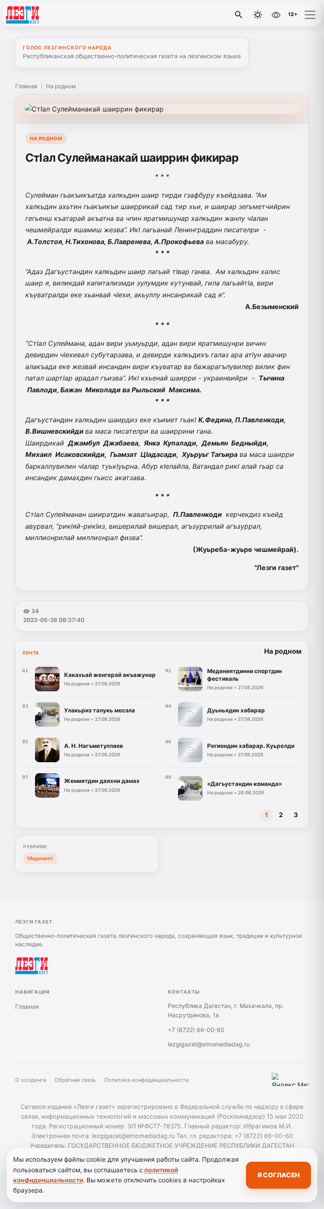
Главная (26, 86)
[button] (310, 15)
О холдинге (30, 1080)
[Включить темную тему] (258, 15)
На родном (61, 86)
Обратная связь (75, 1080)
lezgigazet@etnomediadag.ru (209, 1044)
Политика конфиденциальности (146, 1080)
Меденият (40, 858)
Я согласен (278, 1175)
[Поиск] (239, 15)
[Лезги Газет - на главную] (41, 15)
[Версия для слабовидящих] (276, 15)
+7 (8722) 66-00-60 (196, 1029)
